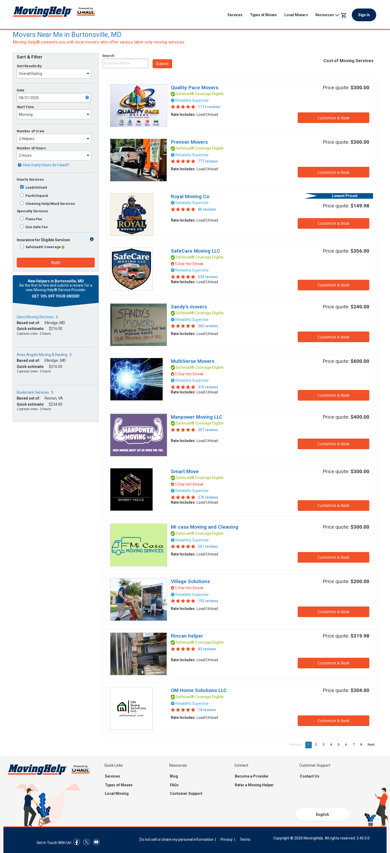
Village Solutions (190, 581)
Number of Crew (30, 131)
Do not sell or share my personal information (177, 839)
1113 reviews (209, 107)
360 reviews (208, 326)
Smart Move (185, 471)
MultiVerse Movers (192, 361)
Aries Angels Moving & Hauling (42, 355)
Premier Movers (189, 142)
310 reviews (208, 387)
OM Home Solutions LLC (199, 690)
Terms (245, 839)
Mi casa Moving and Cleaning (204, 527)
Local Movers (296, 15)
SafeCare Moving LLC (195, 251)
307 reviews (208, 430)
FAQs (174, 785)
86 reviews (207, 209)
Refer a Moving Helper (254, 785)
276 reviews (208, 497)
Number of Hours (31, 148)
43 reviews (207, 649)
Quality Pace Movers (194, 87)
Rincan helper (187, 636)
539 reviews (208, 277)
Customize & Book (333, 117)
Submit (162, 64)
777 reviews (208, 161)
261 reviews (208, 546)
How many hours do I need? (45, 165)
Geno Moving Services (35, 317)
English (322, 814)
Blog (174, 776)
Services (234, 15)
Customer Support (186, 793)
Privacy (226, 839)
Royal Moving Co (190, 196)
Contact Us (309, 776)
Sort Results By (29, 66)
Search (108, 56)
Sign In (364, 15)
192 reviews (208, 601)
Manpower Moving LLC (197, 417)
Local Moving (117, 793)
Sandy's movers (189, 307)
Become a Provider (252, 776)
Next (372, 744)
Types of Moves (263, 15)
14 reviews (207, 710)
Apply (55, 262)
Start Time (25, 107)
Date (20, 90)
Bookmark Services (33, 392)
